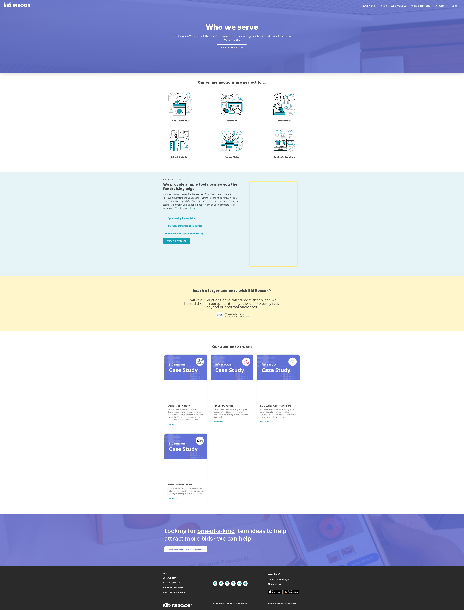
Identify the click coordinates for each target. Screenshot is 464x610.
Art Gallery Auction (224, 405)
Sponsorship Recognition (182, 218)
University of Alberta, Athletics (237, 317)
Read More (171, 424)
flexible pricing (187, 208)
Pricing (383, 5)
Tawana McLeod (235, 314)
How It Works (368, 5)
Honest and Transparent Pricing (185, 233)
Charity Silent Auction (178, 405)
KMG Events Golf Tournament (275, 405)
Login (455, 5)
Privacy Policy (271, 603)
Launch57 (229, 603)
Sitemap (280, 603)
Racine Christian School (179, 484)
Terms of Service (290, 603)
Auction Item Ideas (420, 5)
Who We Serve (398, 5)
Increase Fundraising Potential (185, 225)
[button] (201, 218)
